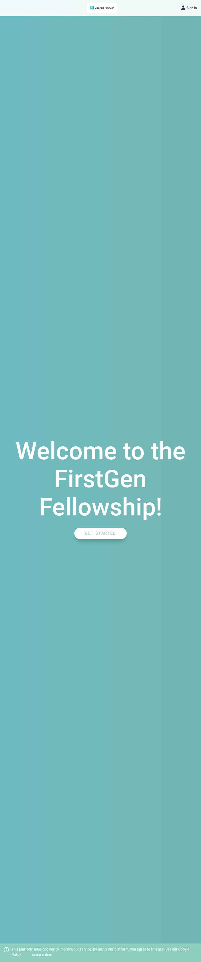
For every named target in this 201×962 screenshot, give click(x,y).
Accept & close (42, 955)
